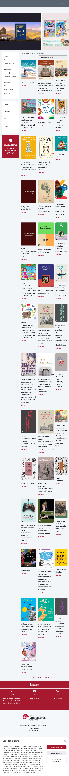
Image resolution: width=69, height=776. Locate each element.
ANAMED (7, 112)
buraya (28, 772)
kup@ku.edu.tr (34, 699)
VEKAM (6, 119)
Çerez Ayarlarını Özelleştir (56, 760)
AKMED (6, 105)
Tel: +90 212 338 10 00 (34, 731)
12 (51, 677)
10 (46, 677)
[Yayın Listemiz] (10, 140)
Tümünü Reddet (56, 753)
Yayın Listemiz (10, 144)
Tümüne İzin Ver (56, 747)
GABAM (6, 126)
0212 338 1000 (57, 699)
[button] (2, 32)
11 (48, 677)
